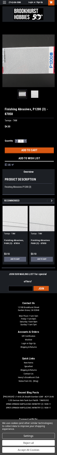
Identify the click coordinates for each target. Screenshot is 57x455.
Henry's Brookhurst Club (28, 377)
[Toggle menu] (4, 4)
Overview (29, 171)
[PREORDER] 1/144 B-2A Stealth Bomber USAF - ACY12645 (28, 397)
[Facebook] (6, 164)
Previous (4, 60)
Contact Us (28, 374)
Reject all (28, 443)
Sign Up (39, 2)
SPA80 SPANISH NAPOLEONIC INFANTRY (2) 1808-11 (28, 404)
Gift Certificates (28, 336)
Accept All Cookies (28, 450)
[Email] (9, 164)
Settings (28, 436)
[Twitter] (12, 164)
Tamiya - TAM (9, 233)
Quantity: (9, 140)
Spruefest (28, 366)
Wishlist (28, 340)
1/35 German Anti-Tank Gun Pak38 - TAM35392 (28, 400)
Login (30, 2)
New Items (28, 363)
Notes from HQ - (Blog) (28, 381)
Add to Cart (15, 259)
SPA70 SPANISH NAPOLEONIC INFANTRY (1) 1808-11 (28, 408)
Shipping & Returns (28, 347)
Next (52, 60)
